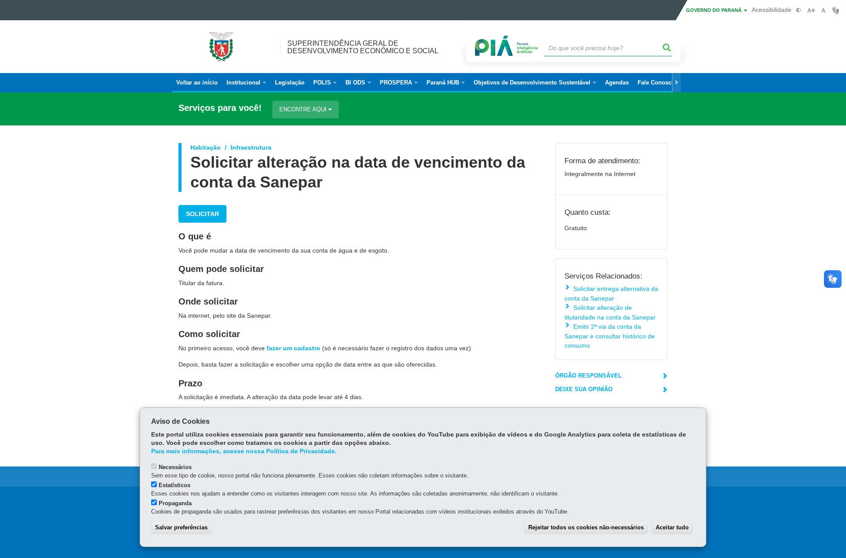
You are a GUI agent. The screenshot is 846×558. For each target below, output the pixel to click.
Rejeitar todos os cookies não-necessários (586, 527)
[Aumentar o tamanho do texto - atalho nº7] (811, 10)
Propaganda (175, 503)
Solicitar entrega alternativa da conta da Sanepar (611, 293)
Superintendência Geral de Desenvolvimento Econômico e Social (362, 47)
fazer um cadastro (293, 348)
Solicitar (202, 213)
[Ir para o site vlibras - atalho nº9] (836, 10)
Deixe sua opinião (583, 389)
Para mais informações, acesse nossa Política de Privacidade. (244, 451)
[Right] (676, 82)
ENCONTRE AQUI (303, 109)
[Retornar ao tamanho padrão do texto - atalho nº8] (823, 10)
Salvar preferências (181, 527)
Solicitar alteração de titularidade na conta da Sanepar (610, 312)
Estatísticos (174, 485)
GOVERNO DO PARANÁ (714, 10)
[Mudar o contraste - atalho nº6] (799, 10)
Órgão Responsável (588, 375)
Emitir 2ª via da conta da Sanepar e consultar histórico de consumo (609, 336)
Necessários (175, 467)
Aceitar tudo (672, 527)
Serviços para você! (220, 108)
